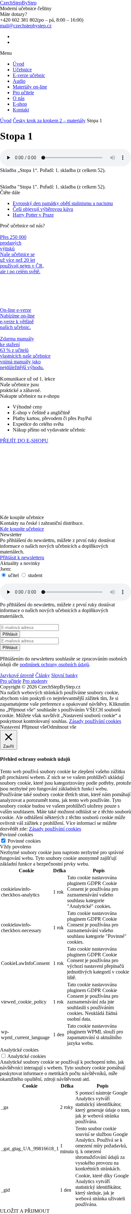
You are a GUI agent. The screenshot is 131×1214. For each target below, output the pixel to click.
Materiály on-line (30, 86)
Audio (19, 81)
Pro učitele (23, 92)
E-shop (20, 104)
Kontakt (21, 109)
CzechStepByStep (18, 2)
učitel (13, 575)
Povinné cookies (24, 841)
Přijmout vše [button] (34, 727)
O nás (18, 98)
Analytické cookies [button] (19, 1050)
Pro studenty (35, 681)
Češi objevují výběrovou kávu (43, 209)
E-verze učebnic (29, 75)
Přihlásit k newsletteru (22, 557)
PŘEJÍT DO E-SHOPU (24, 440)
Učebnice (22, 69)
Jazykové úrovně (17, 675)
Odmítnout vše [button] (61, 727)
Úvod (18, 64)
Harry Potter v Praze (33, 215)
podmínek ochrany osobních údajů (54, 664)
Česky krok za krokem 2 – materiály (49, 120)
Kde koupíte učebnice (22, 529)
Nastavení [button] (10, 727)
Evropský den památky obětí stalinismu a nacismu (63, 203)
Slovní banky (64, 675)
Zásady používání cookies (95, 721)
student (34, 575)
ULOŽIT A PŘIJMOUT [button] (25, 1211)
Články (42, 675)
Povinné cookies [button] (16, 834)
